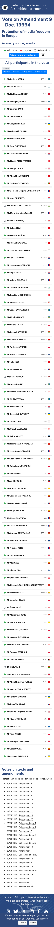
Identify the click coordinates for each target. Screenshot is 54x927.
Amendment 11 (26, 851)
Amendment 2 (25, 862)
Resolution (24, 882)
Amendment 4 (25, 787)
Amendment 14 (26, 799)
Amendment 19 (26, 874)
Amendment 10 (26, 847)
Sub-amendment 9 (27, 843)
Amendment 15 (26, 803)
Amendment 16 (26, 807)
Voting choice (40, 72)
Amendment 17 (26, 811)
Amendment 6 (25, 795)
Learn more (42, 918)
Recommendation (27, 886)
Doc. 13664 (46, 779)
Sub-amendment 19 (28, 870)
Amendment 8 (25, 839)
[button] (43, 55)
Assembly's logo (40, 900)
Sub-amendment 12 (28, 855)
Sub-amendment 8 (27, 835)
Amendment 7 (25, 831)
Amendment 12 (26, 858)
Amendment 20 (26, 819)
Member (6, 72)
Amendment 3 (25, 783)
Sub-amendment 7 (27, 823)
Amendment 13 (26, 866)
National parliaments (38, 897)
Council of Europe (14, 897)
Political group (27, 72)
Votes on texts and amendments (23, 55)
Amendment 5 (25, 791)
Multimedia (27, 904)
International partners (17, 900)
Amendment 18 (26, 815)
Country (16, 72)
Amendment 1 (25, 878)
